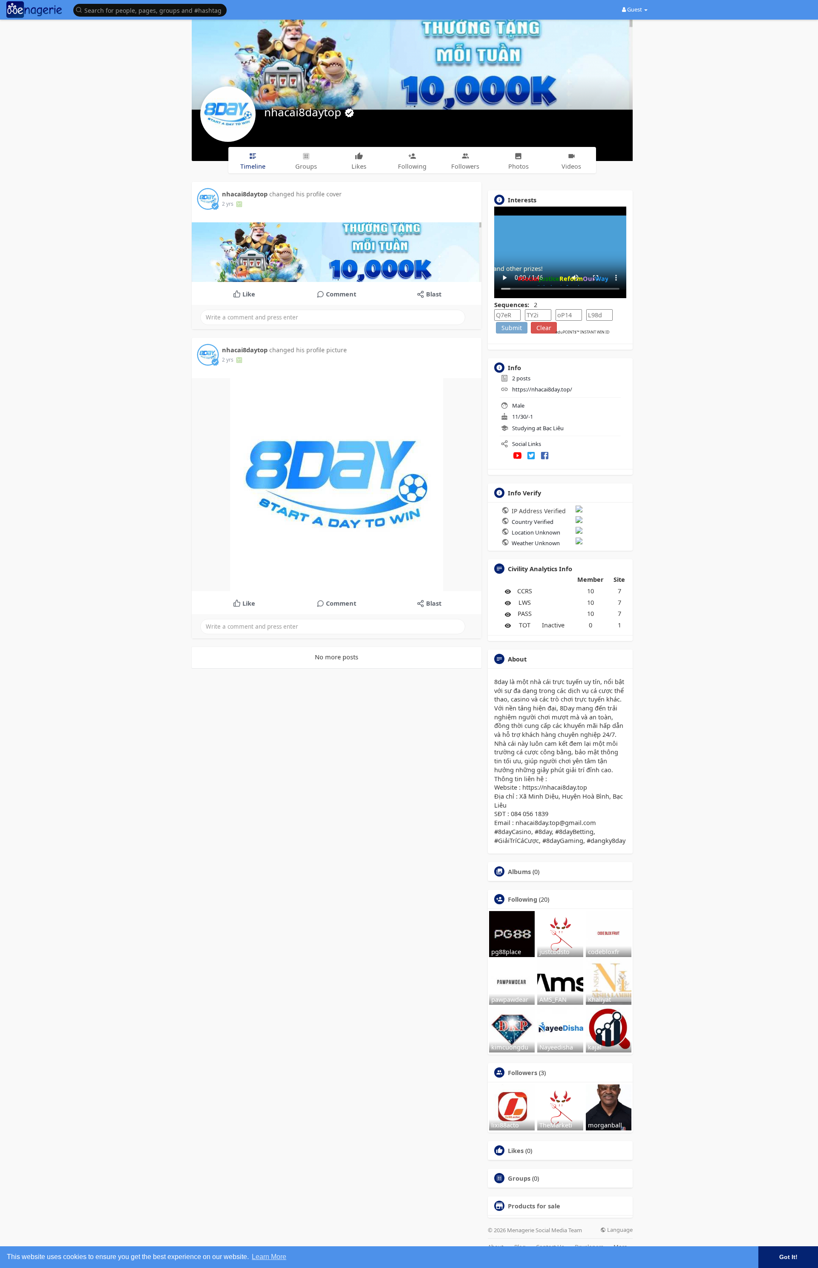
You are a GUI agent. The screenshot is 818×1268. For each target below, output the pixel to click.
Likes (516, 1150)
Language (619, 1230)
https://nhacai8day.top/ (542, 389)
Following (522, 899)
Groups (519, 1178)
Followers (522, 1072)
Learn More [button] (269, 1256)
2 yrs (227, 203)
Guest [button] (634, 9)
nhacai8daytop (304, 112)
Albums (519, 871)
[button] (152, 10)
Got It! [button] (788, 1257)
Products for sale (534, 1205)
